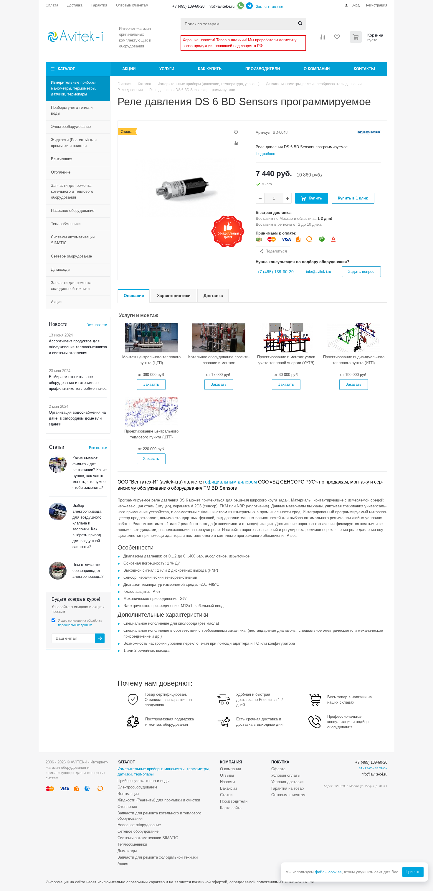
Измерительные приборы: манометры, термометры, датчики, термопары (74, 88)
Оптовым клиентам (288, 795)
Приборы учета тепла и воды (71, 110)
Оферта (278, 769)
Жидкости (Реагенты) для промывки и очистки (74, 143)
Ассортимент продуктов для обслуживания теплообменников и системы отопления (78, 347)
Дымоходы (60, 269)
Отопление (60, 172)
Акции (128, 69)
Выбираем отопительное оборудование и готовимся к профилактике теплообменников (78, 382)
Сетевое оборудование (71, 256)
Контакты (364, 69)
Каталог (66, 69)
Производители (262, 69)
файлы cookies (328, 872)
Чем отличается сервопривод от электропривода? (87, 570)
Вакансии (228, 788)
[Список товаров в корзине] (367, 41)
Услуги (166, 69)
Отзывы (227, 775)
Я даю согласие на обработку (80, 623)
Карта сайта (231, 808)
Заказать (151, 384)
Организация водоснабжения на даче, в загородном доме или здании (77, 418)
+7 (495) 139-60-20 (188, 6)
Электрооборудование (71, 126)
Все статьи (98, 448)
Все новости (97, 325)
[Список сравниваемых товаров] (322, 39)
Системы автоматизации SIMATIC (73, 240)
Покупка (280, 762)
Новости (227, 782)
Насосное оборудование (72, 210)
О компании (317, 69)
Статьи (226, 795)
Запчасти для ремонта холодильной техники (71, 285)
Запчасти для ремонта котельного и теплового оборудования (72, 191)
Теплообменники (65, 224)
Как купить (210, 69)
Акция (56, 302)
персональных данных (75, 625)
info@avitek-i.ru (221, 6)
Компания (231, 762)
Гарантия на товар (287, 788)
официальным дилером (231, 481)
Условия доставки (287, 782)
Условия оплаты (285, 775)
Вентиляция (61, 159)
